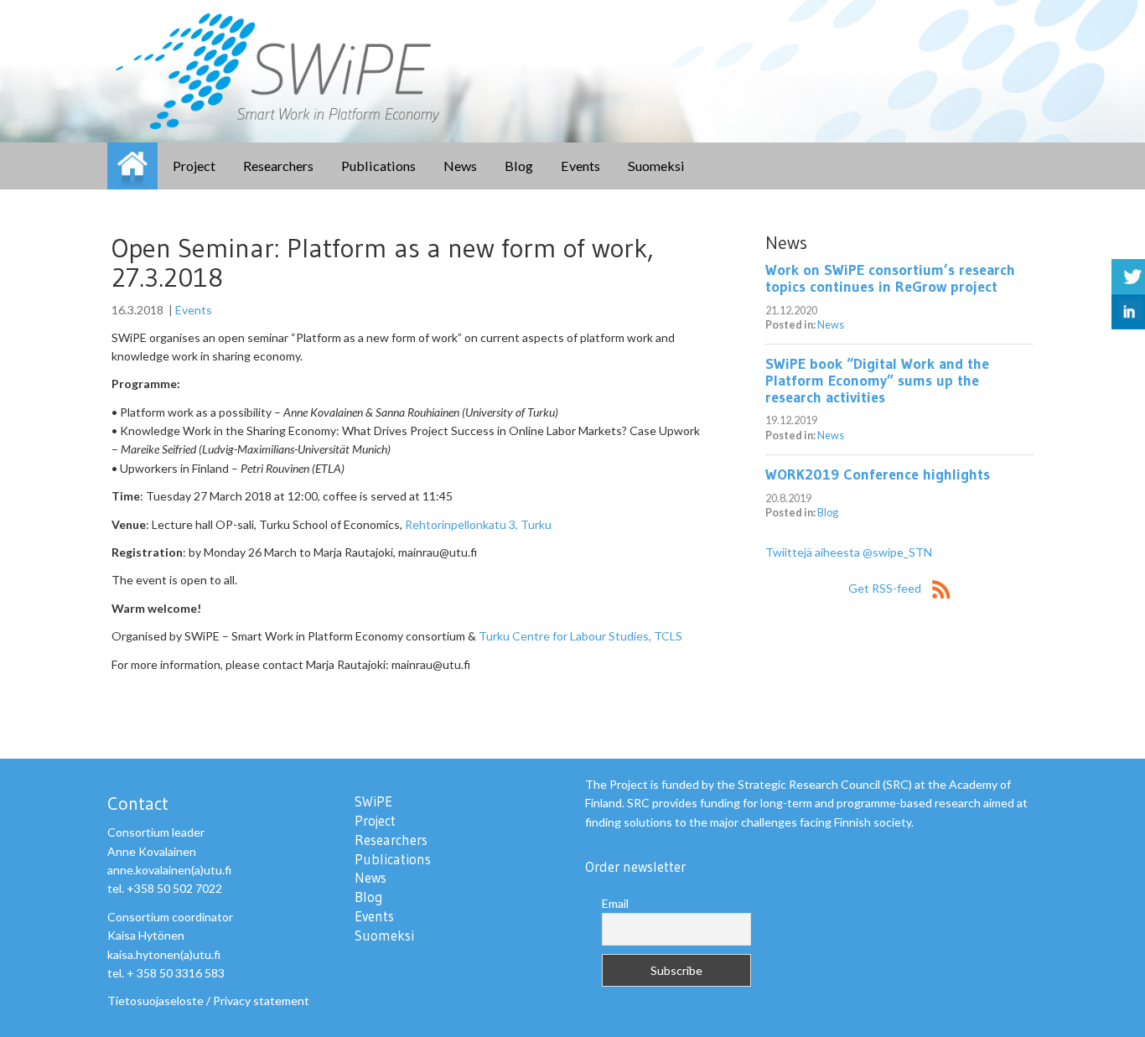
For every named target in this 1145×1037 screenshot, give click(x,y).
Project (194, 166)
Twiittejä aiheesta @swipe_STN (848, 552)
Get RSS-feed (886, 588)
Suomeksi (656, 166)
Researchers (278, 166)
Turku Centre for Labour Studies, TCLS (580, 636)
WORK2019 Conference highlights (877, 474)
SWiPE (132, 166)
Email (615, 903)
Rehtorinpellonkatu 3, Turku (478, 524)
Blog (519, 166)
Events (580, 166)
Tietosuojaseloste (155, 1000)
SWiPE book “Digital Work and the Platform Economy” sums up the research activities (877, 381)
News (460, 166)
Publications (378, 166)
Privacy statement (261, 1000)
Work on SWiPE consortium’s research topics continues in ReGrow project (890, 278)
